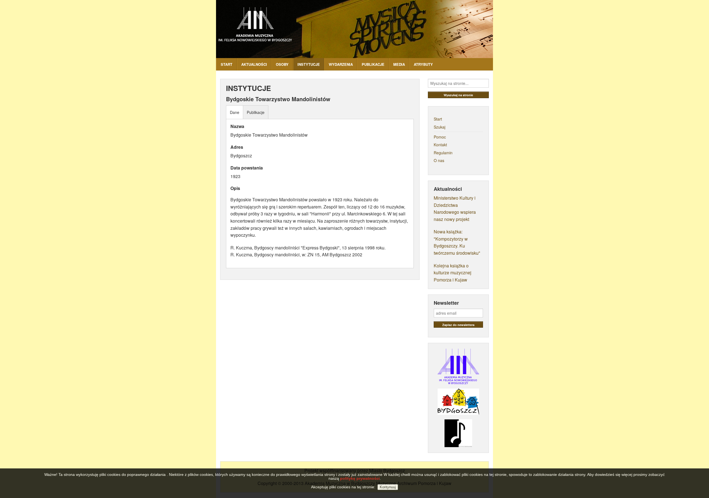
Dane (234, 112)
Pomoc (440, 137)
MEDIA (399, 64)
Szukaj (439, 127)
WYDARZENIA (341, 64)
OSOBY (282, 64)
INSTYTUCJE (308, 64)
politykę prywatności (360, 478)
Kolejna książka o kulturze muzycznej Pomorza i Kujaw (452, 272)
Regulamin (443, 152)
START (226, 64)
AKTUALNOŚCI (254, 64)
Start (438, 119)
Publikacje (255, 112)
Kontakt (440, 144)
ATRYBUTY (423, 64)
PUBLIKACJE (373, 64)
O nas (439, 160)
